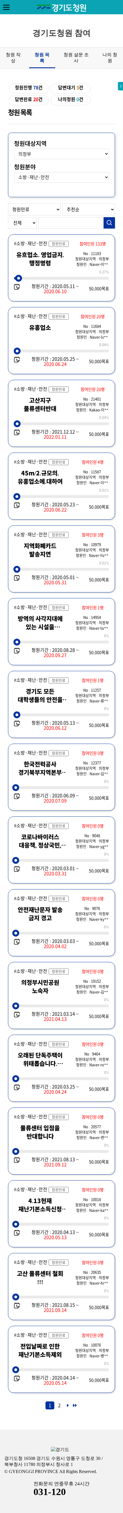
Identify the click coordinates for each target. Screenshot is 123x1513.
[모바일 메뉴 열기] (6, 7)
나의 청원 (109, 57)
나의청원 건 (70, 99)
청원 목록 (42, 57)
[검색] (109, 223)
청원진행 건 (29, 87)
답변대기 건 (70, 87)
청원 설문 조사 (76, 57)
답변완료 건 (29, 99)
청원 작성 (13, 57)
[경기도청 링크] (60, 1450)
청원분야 (25, 167)
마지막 (74, 1407)
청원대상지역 (30, 143)
